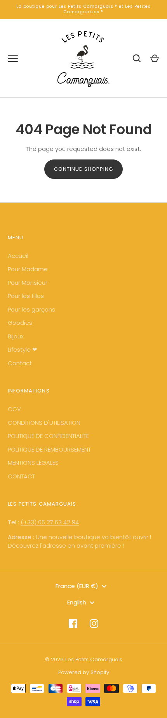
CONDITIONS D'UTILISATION (44, 423)
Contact (20, 363)
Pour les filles (26, 296)
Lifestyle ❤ (22, 349)
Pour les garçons (31, 309)
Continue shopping (83, 169)
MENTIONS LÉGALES (33, 463)
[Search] (136, 58)
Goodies (20, 323)
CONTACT (21, 476)
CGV (14, 409)
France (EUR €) (77, 586)
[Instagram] (94, 623)
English (76, 602)
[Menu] (12, 58)
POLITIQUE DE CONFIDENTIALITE (48, 436)
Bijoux (16, 336)
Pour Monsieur (27, 282)
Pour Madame (28, 269)
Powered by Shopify (83, 672)
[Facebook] (73, 623)
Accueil (18, 256)
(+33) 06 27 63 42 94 (50, 522)
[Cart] (154, 58)
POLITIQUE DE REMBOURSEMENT (49, 449)
